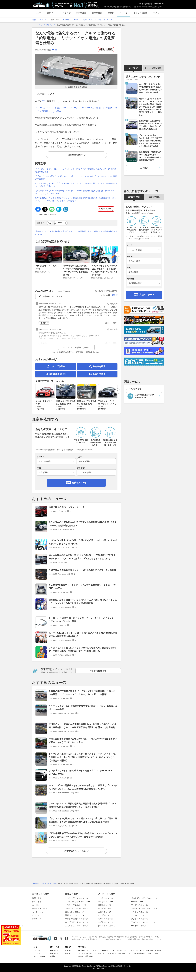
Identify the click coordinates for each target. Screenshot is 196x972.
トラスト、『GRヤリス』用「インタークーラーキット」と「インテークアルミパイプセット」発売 (82, 619)
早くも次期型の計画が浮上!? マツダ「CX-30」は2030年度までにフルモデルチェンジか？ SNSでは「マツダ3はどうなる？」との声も (82, 557)
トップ (38, 13)
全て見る (144, 168)
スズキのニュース (105, 922)
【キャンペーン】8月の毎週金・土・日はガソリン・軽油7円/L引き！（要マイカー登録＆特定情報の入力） (76, 232)
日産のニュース (104, 905)
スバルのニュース (105, 919)
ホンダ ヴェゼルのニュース (76, 919)
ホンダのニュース (105, 908)
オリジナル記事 (140, 13)
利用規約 (149, 950)
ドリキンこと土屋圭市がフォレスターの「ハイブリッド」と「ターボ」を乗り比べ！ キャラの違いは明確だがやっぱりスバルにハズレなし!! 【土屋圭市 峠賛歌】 (83, 757)
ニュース (124, 13)
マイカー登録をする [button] (98, 671)
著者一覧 (101, 953)
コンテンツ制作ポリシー (87, 953)
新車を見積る (99, 374)
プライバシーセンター (136, 950)
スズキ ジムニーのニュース (76, 926)
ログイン (141, 4)
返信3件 (44, 323)
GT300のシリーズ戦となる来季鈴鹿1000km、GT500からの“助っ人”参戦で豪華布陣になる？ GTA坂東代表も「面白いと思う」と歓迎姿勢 (83, 726)
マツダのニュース (105, 915)
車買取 (111, 13)
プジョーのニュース (139, 919)
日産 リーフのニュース (74, 915)
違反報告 (113, 304)
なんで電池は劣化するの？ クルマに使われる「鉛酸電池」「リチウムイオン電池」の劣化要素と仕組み (75, 38)
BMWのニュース (138, 902)
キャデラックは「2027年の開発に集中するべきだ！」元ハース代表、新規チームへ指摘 (83, 707)
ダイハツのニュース (106, 926)
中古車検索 (81, 13)
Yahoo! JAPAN (158, 4)
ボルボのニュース (138, 926)
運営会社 (96, 950)
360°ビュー (52, 13)
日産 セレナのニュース (74, 912)
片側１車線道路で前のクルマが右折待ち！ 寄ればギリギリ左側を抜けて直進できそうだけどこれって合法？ (83, 740)
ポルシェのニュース (139, 912)
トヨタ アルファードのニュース (78, 902)
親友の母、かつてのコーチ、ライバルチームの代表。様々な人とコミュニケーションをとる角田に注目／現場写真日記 (83, 601)
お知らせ (104, 950)
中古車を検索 (99, 366)
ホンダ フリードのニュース (76, 922)
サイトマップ (111, 953)
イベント (35, 915)
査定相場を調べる (57, 374)
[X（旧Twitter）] (61, 938)
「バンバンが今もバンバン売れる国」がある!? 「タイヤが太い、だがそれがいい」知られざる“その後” (104, 270)
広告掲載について (124, 953)
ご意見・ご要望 (152, 953)
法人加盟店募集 (139, 953)
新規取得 (149, 4)
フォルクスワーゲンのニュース (144, 908)
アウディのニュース (139, 905)
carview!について (84, 950)
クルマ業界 (36, 902)
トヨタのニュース (105, 898)
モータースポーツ (39, 908)
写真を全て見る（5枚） (78, 87)
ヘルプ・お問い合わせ (86, 956)
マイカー (157, 13)
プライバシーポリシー (118, 950)
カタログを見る (57, 366)
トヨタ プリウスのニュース (76, 898)
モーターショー (38, 912)
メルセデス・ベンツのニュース (144, 898)
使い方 (68, 291)
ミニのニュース (137, 915)
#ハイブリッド (60, 223)
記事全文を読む (75, 155)
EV (43, 101)
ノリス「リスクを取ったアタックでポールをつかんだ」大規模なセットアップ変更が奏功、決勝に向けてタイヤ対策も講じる (83, 649)
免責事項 (158, 950)
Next (117, 254)
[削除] (21, 925)
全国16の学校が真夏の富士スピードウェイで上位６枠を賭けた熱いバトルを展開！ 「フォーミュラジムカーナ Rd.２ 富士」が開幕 (83, 693)
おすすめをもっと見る (75, 851)
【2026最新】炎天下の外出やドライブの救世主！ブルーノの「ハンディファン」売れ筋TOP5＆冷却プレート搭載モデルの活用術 (83, 835)
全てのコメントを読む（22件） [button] (76, 347)
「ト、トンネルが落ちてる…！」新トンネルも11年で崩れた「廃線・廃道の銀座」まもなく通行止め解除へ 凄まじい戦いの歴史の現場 (83, 820)
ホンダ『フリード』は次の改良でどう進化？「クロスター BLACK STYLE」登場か (80, 772)
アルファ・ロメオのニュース (143, 922)
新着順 (114, 295)
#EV (49, 223)
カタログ (66, 13)
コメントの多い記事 (153, 68)
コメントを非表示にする (107, 291)
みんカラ (68, 953)
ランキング (133, 68)
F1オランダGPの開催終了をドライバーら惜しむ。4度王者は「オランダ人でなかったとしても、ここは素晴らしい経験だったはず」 (83, 787)
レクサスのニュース (106, 902)
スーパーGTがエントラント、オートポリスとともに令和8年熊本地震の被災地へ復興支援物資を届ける (83, 634)
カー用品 (35, 905)
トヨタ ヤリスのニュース (75, 905)
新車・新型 (36, 898)
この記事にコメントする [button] (52, 296)
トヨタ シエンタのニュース (76, 908)
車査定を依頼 (134, 197)
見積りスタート (79, 482)
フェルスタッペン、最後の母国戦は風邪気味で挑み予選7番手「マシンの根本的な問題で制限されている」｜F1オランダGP (82, 805)
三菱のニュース (104, 912)
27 (109, 323)
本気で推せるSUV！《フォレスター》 (48, 267)
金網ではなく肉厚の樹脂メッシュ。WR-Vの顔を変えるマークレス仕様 (82, 570)
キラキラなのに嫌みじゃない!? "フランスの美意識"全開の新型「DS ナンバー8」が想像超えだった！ (76, 270)
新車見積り (97, 13)
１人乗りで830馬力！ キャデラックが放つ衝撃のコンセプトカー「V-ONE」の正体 (82, 586)
